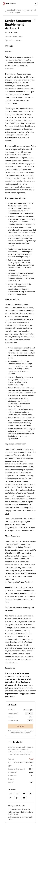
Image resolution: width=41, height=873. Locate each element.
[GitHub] (10, 798)
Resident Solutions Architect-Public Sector (20, 818)
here (7, 513)
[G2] (30, 793)
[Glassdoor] (24, 793)
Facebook (28, 582)
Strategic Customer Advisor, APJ (19, 809)
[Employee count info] (24, 769)
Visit (30, 759)
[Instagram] (17, 798)
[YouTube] (24, 798)
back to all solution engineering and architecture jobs (21, 11)
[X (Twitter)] (17, 793)
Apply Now (20, 726)
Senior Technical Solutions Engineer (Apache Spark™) (20, 813)
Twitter (10, 582)
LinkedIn (17, 582)
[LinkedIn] (10, 793)
